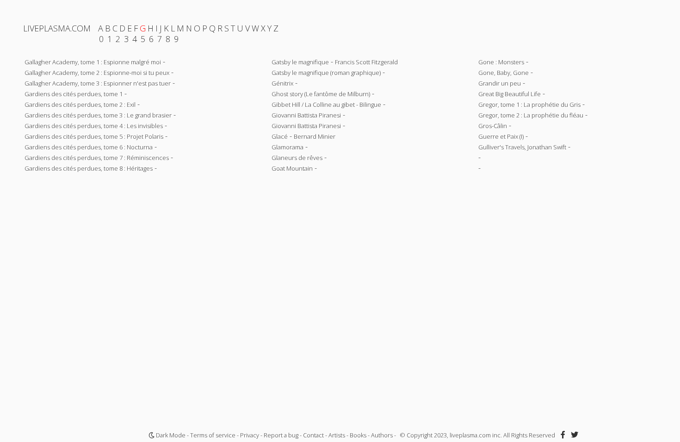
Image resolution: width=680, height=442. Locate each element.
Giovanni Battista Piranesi (306, 115)
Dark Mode (170, 435)
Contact (313, 435)
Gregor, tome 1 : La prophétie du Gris (529, 104)
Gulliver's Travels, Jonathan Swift (522, 147)
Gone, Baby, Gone (503, 72)
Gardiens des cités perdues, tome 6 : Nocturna (89, 147)
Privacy (249, 435)
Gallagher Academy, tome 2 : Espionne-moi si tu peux (97, 72)
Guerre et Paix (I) (501, 136)
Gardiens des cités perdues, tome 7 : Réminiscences (97, 157)
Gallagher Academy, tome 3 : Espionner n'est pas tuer (98, 83)
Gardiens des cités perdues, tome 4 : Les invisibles (94, 126)
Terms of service (212, 435)
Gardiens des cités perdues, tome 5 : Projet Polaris (94, 136)
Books (358, 435)
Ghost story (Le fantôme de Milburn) (321, 94)
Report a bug (281, 435)
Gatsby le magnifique (300, 62)
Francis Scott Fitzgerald (366, 62)
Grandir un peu (499, 83)
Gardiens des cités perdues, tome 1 (74, 94)
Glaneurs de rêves (297, 157)
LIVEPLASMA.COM (57, 28)
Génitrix (282, 83)
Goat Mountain (292, 168)
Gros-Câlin (492, 126)
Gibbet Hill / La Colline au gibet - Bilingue (326, 104)
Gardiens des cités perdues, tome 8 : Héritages (89, 168)
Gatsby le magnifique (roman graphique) (326, 72)
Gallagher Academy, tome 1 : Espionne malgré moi (93, 62)
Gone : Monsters (501, 62)
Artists (336, 435)
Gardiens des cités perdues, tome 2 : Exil (80, 104)
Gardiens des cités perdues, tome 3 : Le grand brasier (98, 115)
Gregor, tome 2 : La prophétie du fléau (530, 115)
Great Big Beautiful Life (509, 94)
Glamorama (287, 147)
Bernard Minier (314, 136)
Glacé (280, 136)
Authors (382, 435)
